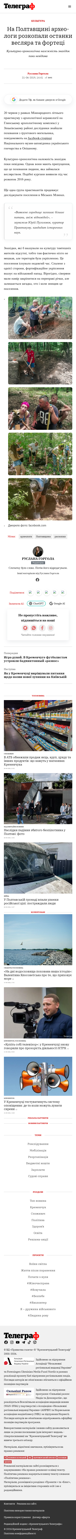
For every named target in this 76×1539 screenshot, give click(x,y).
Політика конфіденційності (20, 1533)
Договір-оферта (41, 1517)
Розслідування (38, 1144)
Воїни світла (38, 1264)
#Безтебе (38, 1296)
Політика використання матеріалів (24, 1510)
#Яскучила (38, 1289)
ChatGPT (38, 603)
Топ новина (17, 968)
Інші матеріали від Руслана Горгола (38, 573)
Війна (6, 896)
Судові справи (38, 1176)
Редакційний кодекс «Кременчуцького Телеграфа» (33, 1523)
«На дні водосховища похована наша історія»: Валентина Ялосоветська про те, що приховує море (38, 975)
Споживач (9, 754)
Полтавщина (43, 536)
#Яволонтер (38, 1302)
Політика (38, 1220)
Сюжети (8, 968)
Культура (38, 21)
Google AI (59, 603)
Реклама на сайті (26, 1503)
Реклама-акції (38, 1239)
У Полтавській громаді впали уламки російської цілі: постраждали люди (31, 901)
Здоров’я (38, 1226)
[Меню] (70, 6)
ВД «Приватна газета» (20, 1349)
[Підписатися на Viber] (33, 627)
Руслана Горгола (38, 73)
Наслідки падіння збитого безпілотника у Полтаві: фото (34, 832)
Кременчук (9, 1041)
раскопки (60, 536)
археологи (26, 536)
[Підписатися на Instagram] (50, 627)
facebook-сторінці (40, 138)
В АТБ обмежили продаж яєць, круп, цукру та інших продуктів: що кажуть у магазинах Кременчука (37, 760)
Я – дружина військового (38, 1309)
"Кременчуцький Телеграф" (53, 1349)
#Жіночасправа (38, 1283)
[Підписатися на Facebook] (42, 627)
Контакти (9, 1503)
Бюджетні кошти (38, 1163)
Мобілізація (38, 1150)
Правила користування (17, 1517)
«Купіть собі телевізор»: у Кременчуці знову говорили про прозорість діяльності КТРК (36, 1046)
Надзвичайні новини (14, 827)
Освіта (38, 1233)
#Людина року (38, 1315)
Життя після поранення (38, 1270)
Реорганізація (38, 1157)
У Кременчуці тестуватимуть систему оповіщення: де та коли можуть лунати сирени (33, 1105)
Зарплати (38, 1169)
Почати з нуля (38, 1277)
